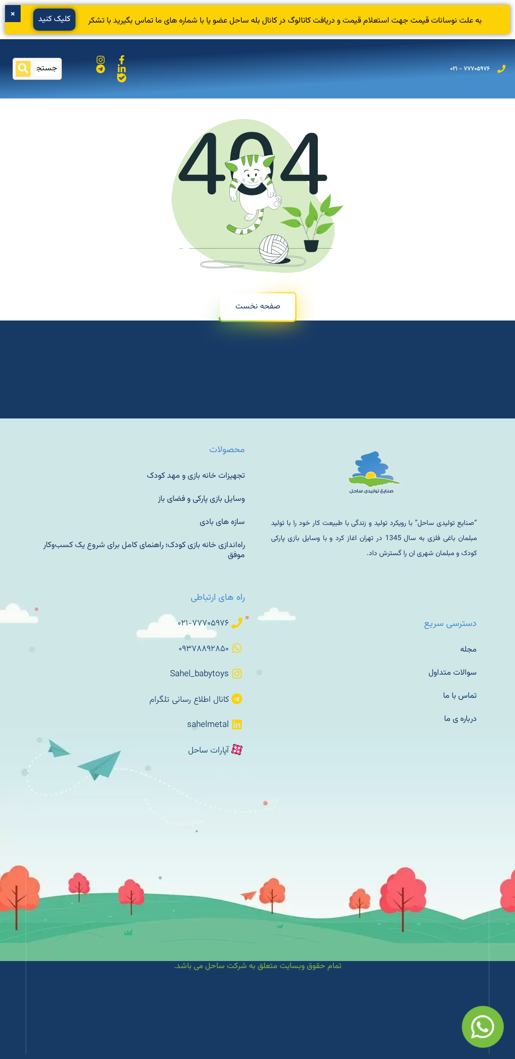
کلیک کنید (54, 19)
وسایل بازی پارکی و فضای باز (201, 499)
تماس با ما (460, 696)
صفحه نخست (257, 306)
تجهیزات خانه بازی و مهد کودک (196, 476)
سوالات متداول (452, 673)
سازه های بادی (222, 522)
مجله (468, 650)
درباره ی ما (460, 719)
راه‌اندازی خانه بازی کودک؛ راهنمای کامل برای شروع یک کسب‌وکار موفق (144, 550)
